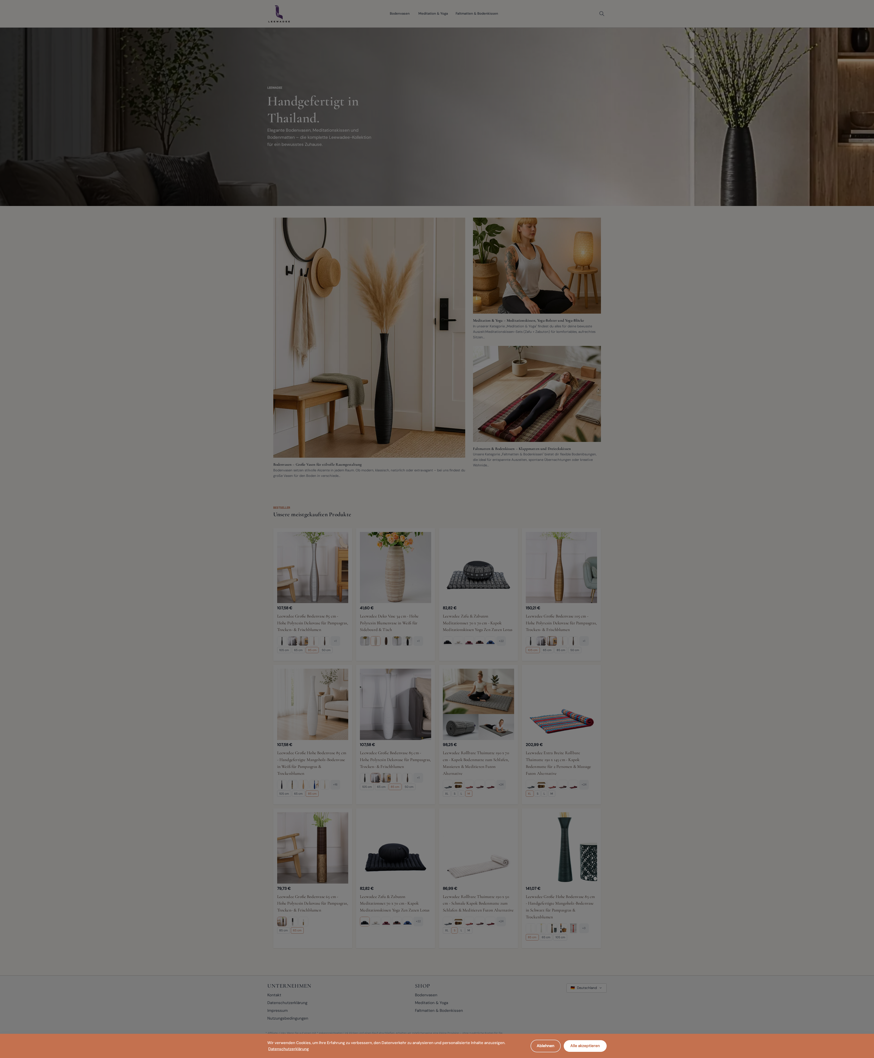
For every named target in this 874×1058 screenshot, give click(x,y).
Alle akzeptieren (585, 1045)
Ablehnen (545, 1045)
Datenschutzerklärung (288, 1048)
